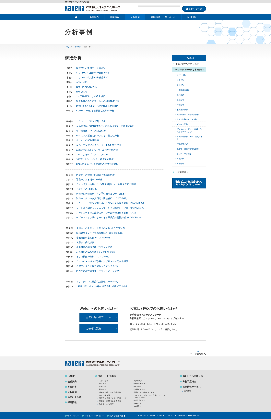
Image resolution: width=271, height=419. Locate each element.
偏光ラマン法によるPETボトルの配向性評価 (98, 145)
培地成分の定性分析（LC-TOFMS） (94, 237)
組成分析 (180, 80)
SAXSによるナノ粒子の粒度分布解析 (95, 159)
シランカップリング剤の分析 (91, 121)
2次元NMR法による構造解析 (90, 96)
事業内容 (114, 17)
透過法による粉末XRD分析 (89, 179)
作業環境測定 (182, 144)
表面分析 (180, 100)
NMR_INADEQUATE (86, 86)
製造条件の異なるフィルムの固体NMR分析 (98, 101)
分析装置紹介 (189, 381)
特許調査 (187, 391)
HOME (68, 47)
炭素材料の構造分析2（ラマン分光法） (96, 251)
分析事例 (135, 17)
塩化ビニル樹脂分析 (193, 376)
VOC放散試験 (182, 124)
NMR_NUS (81, 91)
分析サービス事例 (107, 376)
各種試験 (180, 158)
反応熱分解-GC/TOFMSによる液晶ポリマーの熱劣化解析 (105, 126)
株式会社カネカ (116, 415)
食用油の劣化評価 (85, 242)
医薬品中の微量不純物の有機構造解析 (95, 174)
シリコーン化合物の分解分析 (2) (92, 77)
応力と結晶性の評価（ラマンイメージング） (98, 270)
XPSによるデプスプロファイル (92, 154)
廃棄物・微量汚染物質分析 (188, 149)
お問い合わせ (74, 397)
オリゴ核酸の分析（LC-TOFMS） (93, 256)
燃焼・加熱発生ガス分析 (187, 119)
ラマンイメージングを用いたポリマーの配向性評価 (102, 261)
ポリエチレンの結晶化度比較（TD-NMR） (97, 281)
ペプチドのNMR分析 (86, 188)
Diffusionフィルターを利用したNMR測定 (97, 105)
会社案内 (94, 17)
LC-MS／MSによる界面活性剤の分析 (95, 110)
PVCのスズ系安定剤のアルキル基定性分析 (97, 135)
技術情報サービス (192, 386)
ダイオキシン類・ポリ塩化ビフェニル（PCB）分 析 (190, 130)
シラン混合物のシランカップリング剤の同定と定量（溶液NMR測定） (111, 208)
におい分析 (181, 75)
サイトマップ (73, 415)
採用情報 (191, 17)
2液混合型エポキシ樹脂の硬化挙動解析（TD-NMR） (103, 286)
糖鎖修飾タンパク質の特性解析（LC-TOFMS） (100, 233)
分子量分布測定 (183, 90)
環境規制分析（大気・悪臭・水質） (113, 398)
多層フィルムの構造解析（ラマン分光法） (97, 266)
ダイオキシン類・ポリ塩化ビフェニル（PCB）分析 (149, 396)
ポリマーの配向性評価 (87, 140)
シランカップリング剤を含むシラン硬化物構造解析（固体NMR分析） (111, 203)
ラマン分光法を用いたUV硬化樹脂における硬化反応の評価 (106, 184)
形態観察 (180, 95)
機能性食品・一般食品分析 (188, 114)
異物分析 (180, 104)
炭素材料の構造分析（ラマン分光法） (95, 247)
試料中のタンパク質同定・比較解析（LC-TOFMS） (102, 198)
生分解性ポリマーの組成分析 (91, 130)
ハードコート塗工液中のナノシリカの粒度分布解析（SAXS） (107, 212)
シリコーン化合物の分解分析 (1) (92, 72)
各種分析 (180, 163)
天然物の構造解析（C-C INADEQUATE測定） (101, 193)
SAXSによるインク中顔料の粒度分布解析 (97, 163)
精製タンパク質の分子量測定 (91, 67)
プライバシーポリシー (94, 415)
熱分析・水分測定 (184, 154)
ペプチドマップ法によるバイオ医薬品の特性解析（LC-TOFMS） (109, 217)
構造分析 (180, 85)
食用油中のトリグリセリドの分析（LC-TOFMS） (101, 228)
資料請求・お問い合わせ (163, 17)
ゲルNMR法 (82, 82)
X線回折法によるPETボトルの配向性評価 (97, 149)
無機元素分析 (182, 109)
